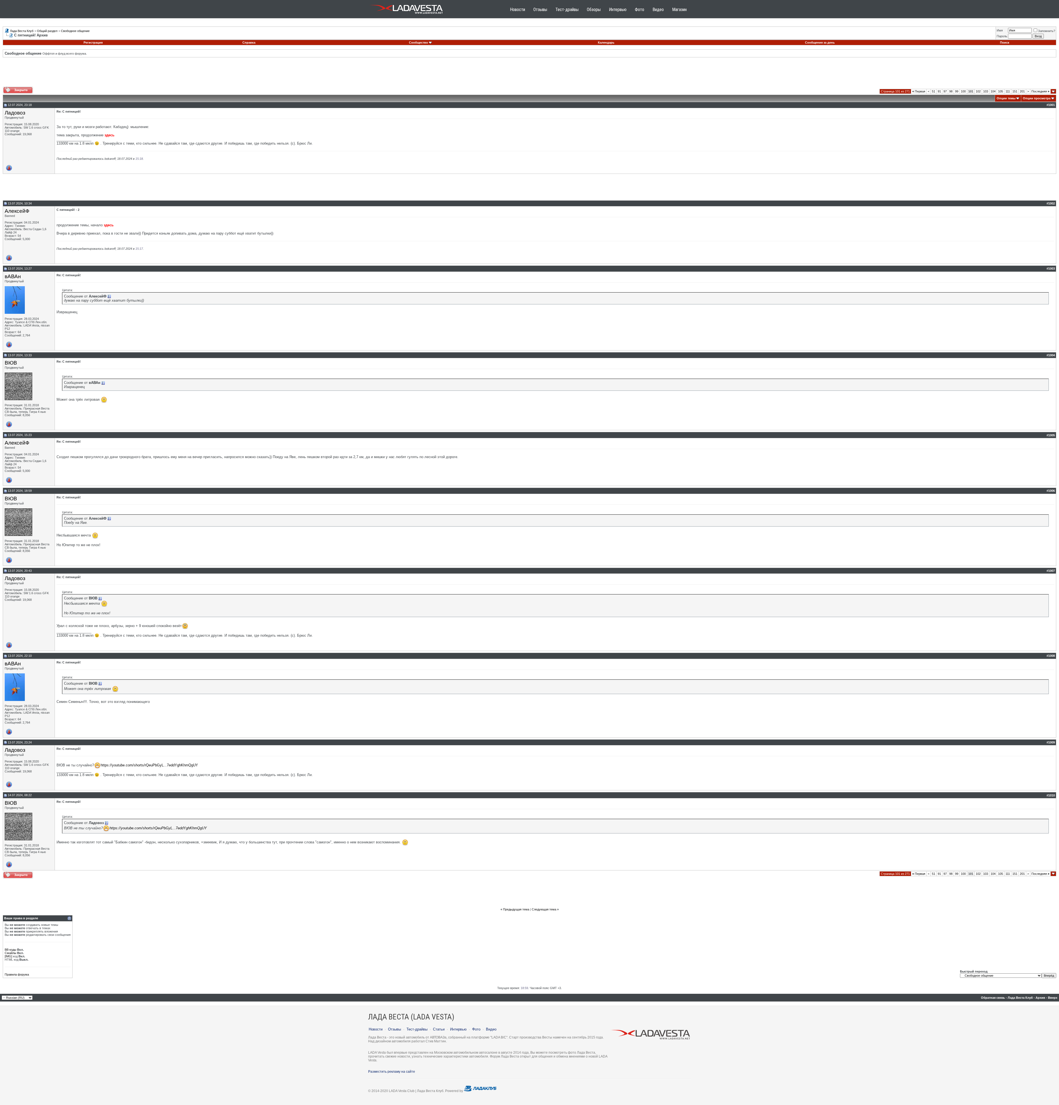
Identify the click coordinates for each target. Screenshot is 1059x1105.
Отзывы (540, 9)
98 (951, 91)
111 (1007, 91)
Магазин (679, 9)
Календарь (606, 42)
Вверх (1052, 997)
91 (939, 91)
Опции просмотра (1036, 98)
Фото (639, 9)
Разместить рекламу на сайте (391, 1072)
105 (1000, 91)
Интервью (618, 9)
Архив (1040, 997)
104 (993, 91)
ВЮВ (11, 363)
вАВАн (13, 276)
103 (985, 91)
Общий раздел (47, 31)
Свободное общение (75, 31)
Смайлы (10, 953)
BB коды (10, 949)
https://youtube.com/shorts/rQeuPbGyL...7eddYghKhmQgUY (149, 765)
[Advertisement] (529, 74)
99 (956, 91)
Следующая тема (544, 909)
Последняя (1040, 91)
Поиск (1004, 42)
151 (1014, 91)
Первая (918, 91)
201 (1022, 91)
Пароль (1002, 36)
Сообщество (418, 42)
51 (933, 91)
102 (978, 91)
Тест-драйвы (567, 9)
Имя (1000, 30)
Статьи (439, 1029)
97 (945, 91)
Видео (658, 9)
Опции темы (1006, 98)
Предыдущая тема (516, 909)
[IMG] (8, 956)
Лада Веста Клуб (21, 31)
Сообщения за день (820, 42)
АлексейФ (17, 211)
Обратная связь (993, 997)
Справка (248, 42)
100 (963, 91)
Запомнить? (1046, 31)
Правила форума (17, 974)
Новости (517, 9)
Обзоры (594, 9)
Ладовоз (15, 113)
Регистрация (93, 42)
